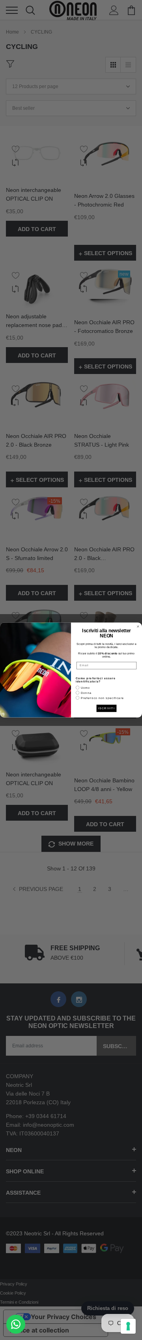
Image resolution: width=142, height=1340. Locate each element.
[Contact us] (15, 1324)
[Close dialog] (138, 626)
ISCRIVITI (106, 708)
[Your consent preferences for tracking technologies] (128, 1326)
